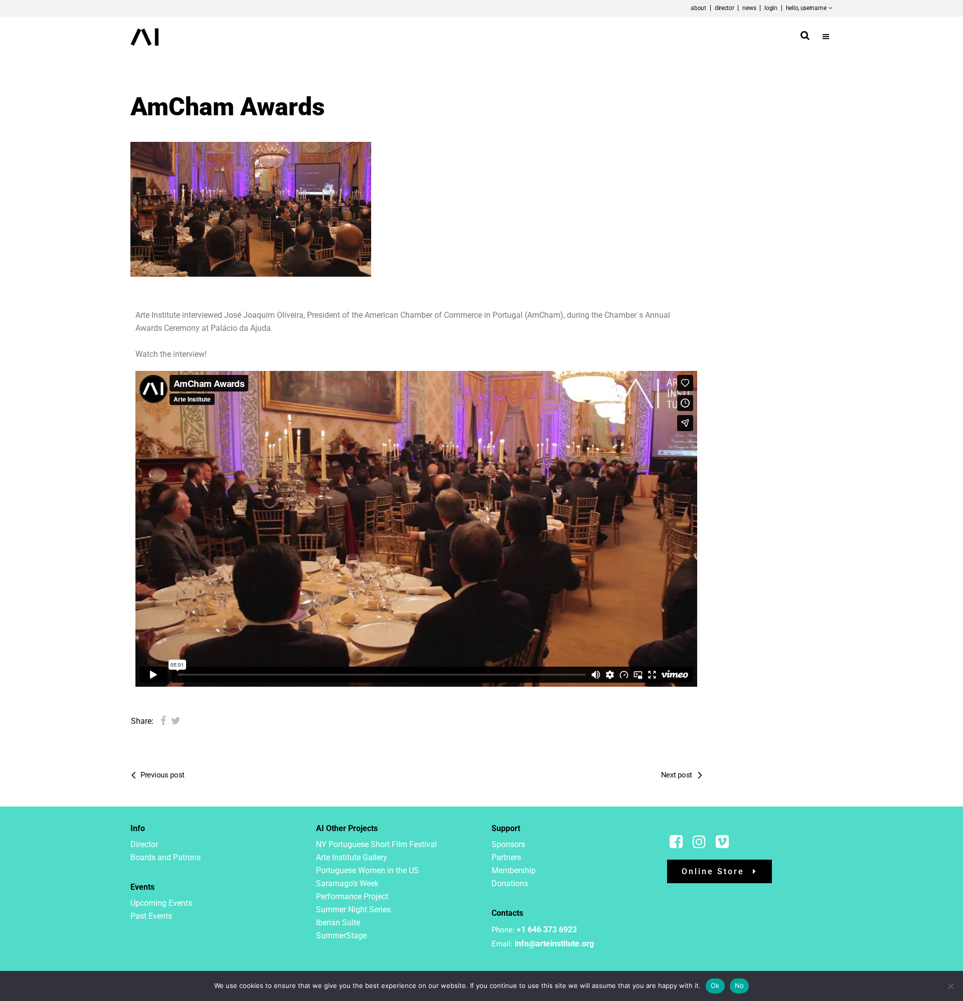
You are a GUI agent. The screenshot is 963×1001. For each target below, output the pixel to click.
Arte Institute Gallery (351, 857)
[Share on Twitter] (176, 721)
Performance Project (352, 896)
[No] (950, 986)
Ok (715, 985)
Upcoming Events (161, 903)
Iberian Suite (338, 922)
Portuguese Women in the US (367, 870)
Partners (506, 857)
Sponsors (508, 844)
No (739, 985)
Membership (514, 870)
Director (144, 844)
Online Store (713, 871)
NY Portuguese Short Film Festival (376, 844)
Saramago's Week (347, 883)
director (724, 8)
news (749, 8)
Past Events (151, 916)
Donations (510, 883)
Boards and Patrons (165, 857)
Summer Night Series (353, 909)
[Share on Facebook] (163, 721)
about (698, 8)
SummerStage (341, 935)
